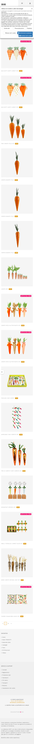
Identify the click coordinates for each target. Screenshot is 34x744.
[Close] (31, 8)
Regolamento (5, 672)
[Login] (30, 3)
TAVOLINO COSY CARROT (9, 398)
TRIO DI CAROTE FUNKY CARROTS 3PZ (13, 471)
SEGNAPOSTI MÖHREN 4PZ (10, 507)
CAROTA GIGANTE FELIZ (9, 180)
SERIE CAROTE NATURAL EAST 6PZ (12, 580)
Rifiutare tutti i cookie (10, 33)
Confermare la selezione (25, 33)
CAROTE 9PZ (6, 289)
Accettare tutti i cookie (26, 35)
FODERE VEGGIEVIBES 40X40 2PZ (12, 616)
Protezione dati (6, 675)
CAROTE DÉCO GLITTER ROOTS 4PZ (12, 325)
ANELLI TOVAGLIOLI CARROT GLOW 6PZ (13, 543)
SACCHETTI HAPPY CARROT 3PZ (11, 70)
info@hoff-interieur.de (17, 702)
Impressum (5, 677)
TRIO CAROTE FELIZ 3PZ (9, 143)
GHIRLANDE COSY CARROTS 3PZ (11, 434)
